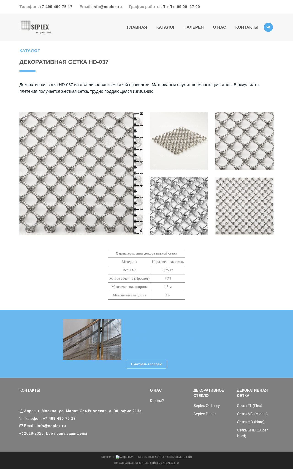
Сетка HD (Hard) (250, 422)
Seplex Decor (204, 414)
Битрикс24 (168, 463)
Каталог (165, 27)
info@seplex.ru (107, 7)
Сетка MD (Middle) (252, 414)
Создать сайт (183, 457)
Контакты (246, 27)
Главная (137, 27)
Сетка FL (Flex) (249, 406)
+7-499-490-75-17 (56, 7)
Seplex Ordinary (206, 406)
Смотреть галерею (146, 364)
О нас (219, 27)
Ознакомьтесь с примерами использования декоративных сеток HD (169, 342)
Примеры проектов (161, 331)
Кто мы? (157, 401)
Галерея (194, 27)
